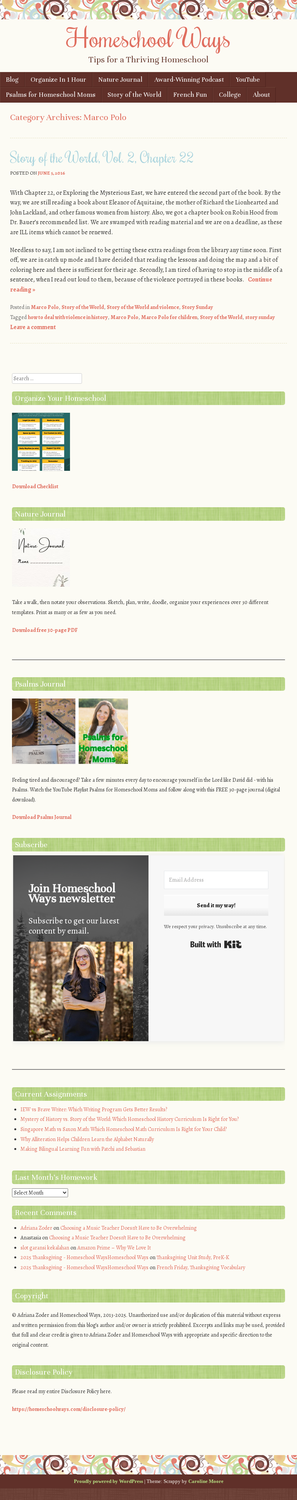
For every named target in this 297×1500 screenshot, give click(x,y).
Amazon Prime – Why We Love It (114, 1247)
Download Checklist (35, 486)
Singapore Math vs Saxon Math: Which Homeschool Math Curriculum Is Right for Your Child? (123, 1129)
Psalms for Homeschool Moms (51, 95)
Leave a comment (33, 327)
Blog (12, 80)
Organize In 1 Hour (58, 80)
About (261, 95)
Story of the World (134, 95)
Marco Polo (45, 307)
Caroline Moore (206, 1481)
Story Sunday (197, 307)
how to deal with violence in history (68, 317)
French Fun (190, 95)
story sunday (260, 317)
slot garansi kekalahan (44, 1247)
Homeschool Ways (149, 37)
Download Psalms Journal (42, 817)
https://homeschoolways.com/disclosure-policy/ (69, 1409)
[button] (81, 999)
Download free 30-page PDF (45, 630)
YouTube (248, 80)
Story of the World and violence (143, 307)
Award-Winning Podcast (189, 80)
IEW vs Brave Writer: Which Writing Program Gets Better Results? (93, 1109)
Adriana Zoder (36, 1228)
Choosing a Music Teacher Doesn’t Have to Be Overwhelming (128, 1228)
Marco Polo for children (169, 317)
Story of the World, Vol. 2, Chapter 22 (102, 157)
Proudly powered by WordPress (108, 1481)
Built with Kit (216, 944)
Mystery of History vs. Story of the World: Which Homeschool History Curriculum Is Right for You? (129, 1119)
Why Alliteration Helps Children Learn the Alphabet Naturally (87, 1139)
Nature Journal (120, 80)
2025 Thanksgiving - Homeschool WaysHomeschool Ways (84, 1257)
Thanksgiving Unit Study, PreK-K (193, 1257)
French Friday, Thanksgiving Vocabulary (201, 1267)
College (230, 95)
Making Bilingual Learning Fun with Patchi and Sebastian (82, 1149)
